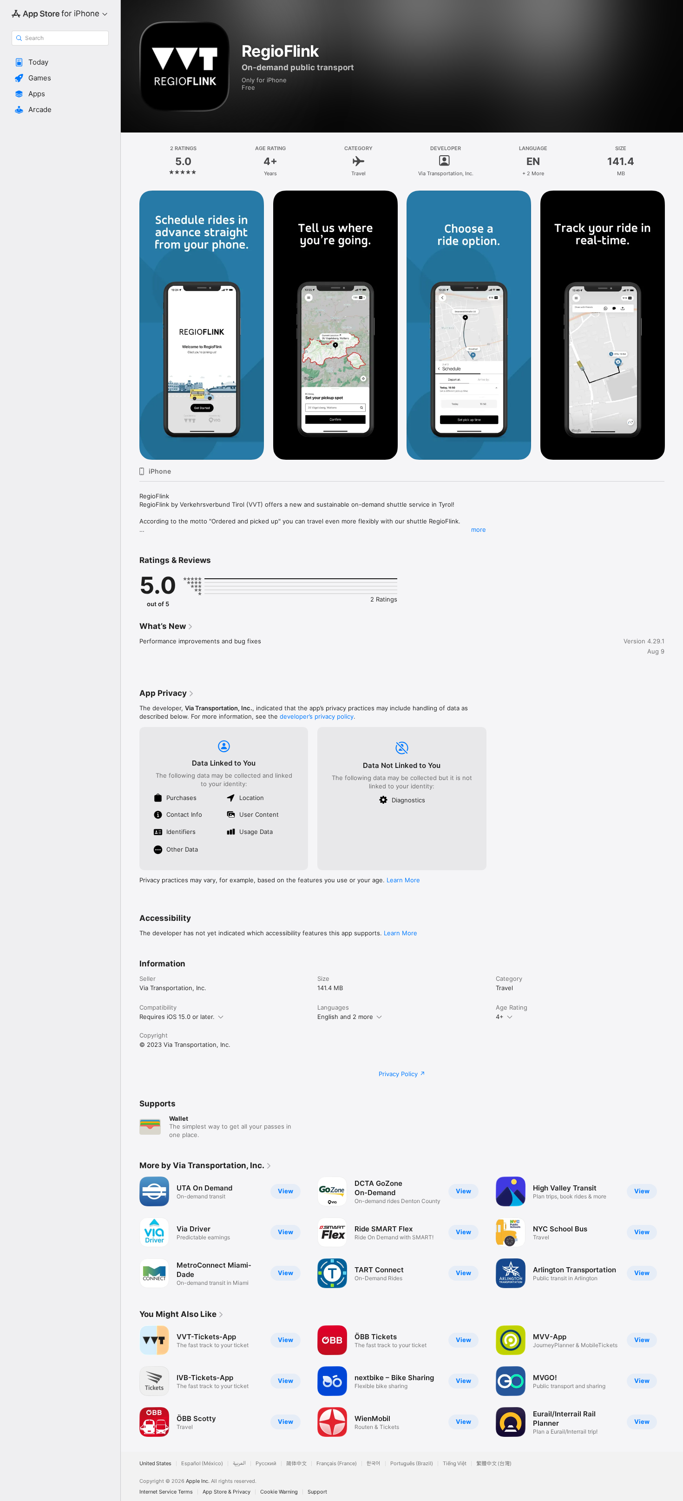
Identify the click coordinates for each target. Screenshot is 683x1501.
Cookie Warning (279, 1491)
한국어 (374, 1463)
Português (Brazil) (411, 1463)
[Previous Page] (130, 1232)
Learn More (403, 880)
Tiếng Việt (454, 1463)
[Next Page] (673, 1232)
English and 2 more (345, 1016)
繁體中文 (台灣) (494, 1463)
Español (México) (202, 1463)
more (478, 529)
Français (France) (336, 1463)
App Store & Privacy (226, 1491)
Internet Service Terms (166, 1491)
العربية (239, 1463)
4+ (500, 1016)
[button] (60, 62)
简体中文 (296, 1463)
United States (155, 1463)
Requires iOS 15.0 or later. (177, 1016)
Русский (266, 1463)
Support (317, 1491)
